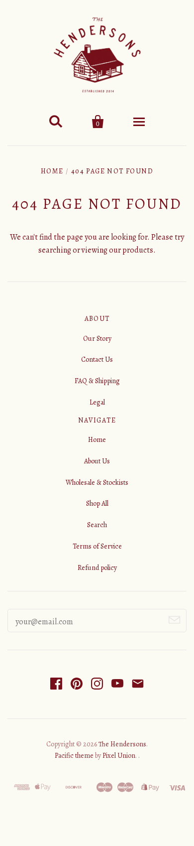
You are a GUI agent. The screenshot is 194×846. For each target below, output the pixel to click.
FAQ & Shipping (97, 381)
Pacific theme (74, 755)
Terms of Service (97, 546)
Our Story (97, 338)
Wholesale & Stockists (97, 482)
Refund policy (97, 567)
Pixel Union (118, 755)
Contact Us (97, 359)
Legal (97, 402)
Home (52, 171)
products (137, 250)
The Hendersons (122, 744)
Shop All (97, 503)
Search (97, 525)
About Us (97, 461)
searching (54, 250)
